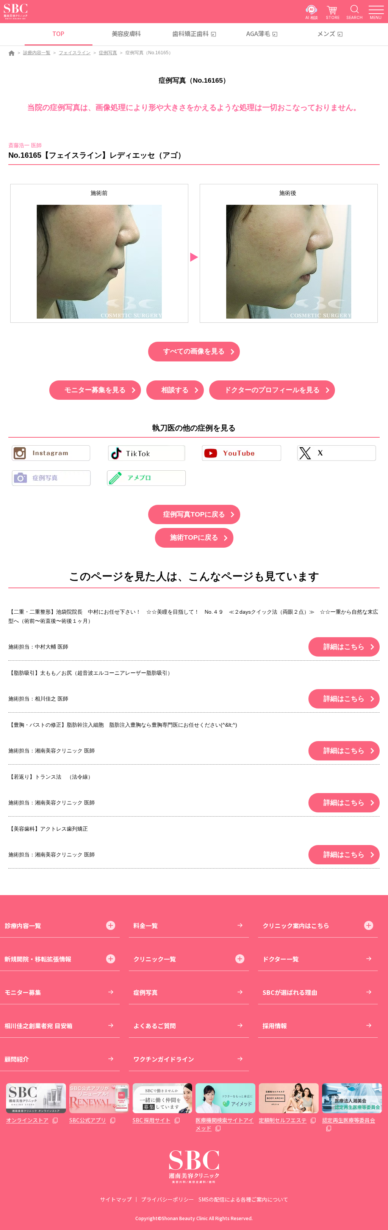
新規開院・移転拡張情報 (38, 958)
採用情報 (275, 1025)
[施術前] (99, 261)
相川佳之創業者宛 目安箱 (39, 1025)
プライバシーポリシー (167, 1199)
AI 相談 (311, 17)
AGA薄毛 (258, 33)
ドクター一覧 (281, 958)
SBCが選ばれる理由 (290, 992)
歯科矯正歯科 (190, 33)
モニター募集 (23, 992)
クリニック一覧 (154, 958)
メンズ (326, 33)
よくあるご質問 (154, 1025)
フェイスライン (75, 52)
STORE (333, 17)
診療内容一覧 (36, 52)
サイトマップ (116, 1199)
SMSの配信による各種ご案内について (243, 1199)
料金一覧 (145, 925)
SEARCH (354, 17)
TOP (58, 33)
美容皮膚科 (126, 33)
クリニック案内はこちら (296, 925)
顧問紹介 (17, 1058)
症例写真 (108, 52)
